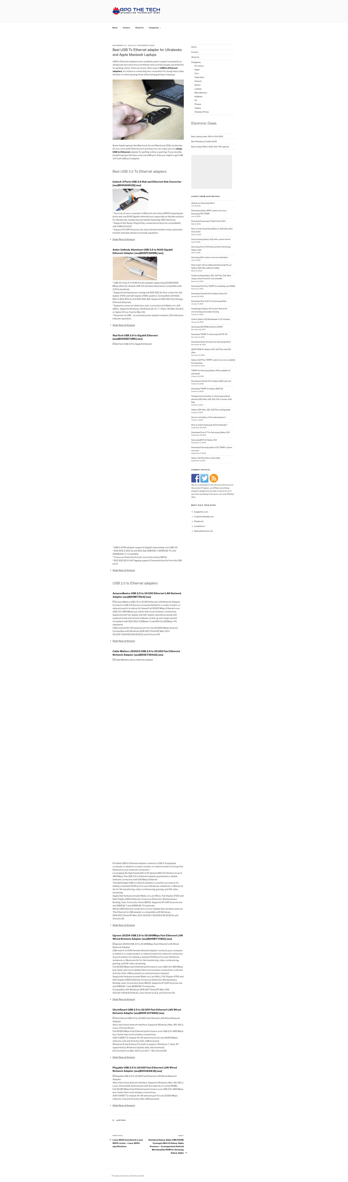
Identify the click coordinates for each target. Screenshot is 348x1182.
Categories (154, 27)
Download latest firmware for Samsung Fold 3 (211, 342)
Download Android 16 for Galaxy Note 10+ (209, 293)
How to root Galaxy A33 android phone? (208, 417)
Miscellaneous (201, 92)
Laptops (121, 1120)
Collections (199, 77)
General (198, 81)
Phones (198, 104)
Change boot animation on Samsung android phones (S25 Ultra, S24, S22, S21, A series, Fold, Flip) (211, 399)
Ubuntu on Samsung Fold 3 (203, 203)
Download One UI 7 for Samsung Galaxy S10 (210, 432)
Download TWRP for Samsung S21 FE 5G (209, 334)
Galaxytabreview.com (203, 531)
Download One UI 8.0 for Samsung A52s (208, 301)
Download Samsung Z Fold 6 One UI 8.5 (208, 221)
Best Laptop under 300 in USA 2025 (207, 136)
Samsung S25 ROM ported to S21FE (207, 327)
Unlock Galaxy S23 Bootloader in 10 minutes (210, 319)
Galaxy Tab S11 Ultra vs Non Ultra (205, 458)
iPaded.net (198, 521)
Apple (197, 69)
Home (115, 27)
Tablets (198, 108)
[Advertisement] (211, 172)
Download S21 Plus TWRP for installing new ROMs (213, 286)
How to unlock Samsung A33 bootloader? (209, 425)
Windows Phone (202, 112)
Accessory (199, 66)
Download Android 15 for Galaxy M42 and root (211, 381)
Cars (197, 73)
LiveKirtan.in (199, 526)
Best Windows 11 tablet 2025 (204, 141)
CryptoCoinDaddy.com (204, 516)
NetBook (198, 96)
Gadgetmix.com (201, 512)
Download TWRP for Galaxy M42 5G (207, 388)
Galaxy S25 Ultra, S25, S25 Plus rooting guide (210, 409)
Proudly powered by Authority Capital (128, 1176)
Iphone (198, 85)
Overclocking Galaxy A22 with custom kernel (210, 239)
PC (196, 100)
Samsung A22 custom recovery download (209, 257)
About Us (139, 27)
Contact (126, 27)
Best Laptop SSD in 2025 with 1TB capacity (210, 146)
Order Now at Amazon (124, 239)
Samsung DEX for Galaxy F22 (204, 440)
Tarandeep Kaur (146, 45)
